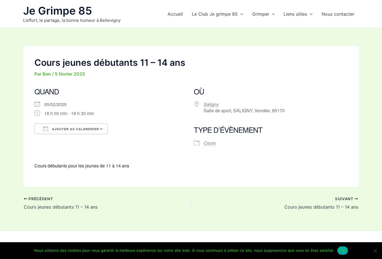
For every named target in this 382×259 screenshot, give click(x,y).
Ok (342, 250)
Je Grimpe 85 (57, 10)
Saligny (211, 104)
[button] (240, 14)
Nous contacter (338, 14)
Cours (210, 143)
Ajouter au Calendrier (75, 129)
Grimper (260, 14)
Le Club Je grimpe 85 (215, 14)
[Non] (375, 250)
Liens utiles (295, 14)
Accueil (175, 14)
